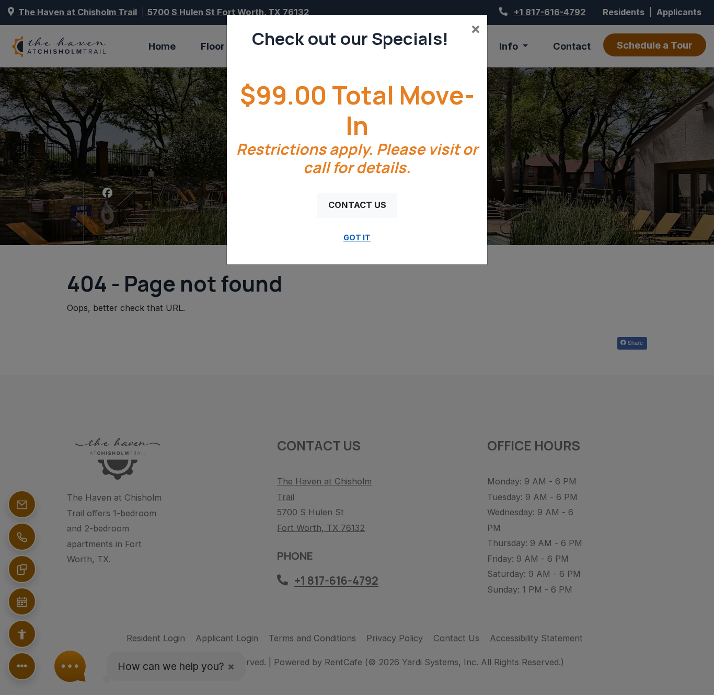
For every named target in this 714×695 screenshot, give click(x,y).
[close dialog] (475, 30)
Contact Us (357, 205)
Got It (357, 237)
